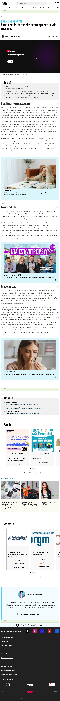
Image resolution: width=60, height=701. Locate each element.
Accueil (3, 15)
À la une (4, 8)
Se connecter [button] (55, 3)
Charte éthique (20, 698)
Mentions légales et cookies (29, 698)
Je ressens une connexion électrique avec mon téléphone (23, 408)
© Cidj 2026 (45, 698)
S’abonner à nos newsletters (9, 674)
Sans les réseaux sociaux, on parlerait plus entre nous (22, 404)
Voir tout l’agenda (30, 473)
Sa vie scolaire (18, 15)
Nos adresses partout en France (30, 614)
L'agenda (4, 650)
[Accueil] (4, 3)
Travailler (43, 8)
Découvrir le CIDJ (6, 641)
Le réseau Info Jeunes (8, 670)
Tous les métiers (14, 8)
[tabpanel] (30, 57)
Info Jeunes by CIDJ (7, 645)
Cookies (49, 698)
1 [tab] (29, 78)
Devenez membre (6, 666)
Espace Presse (5, 662)
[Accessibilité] (17, 625)
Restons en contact (7, 637)
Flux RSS (14, 698)
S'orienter (34, 8)
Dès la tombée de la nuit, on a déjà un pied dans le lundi (23, 413)
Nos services (5, 654)
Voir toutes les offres (30, 577)
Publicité (10, 698)
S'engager (51, 8)
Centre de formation (7, 658)
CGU (41, 698)
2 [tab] (31, 78)
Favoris (33, 625)
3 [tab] (34, 468)
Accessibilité (37, 698)
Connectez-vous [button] (7, 679)
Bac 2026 (25, 8)
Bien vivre (9, 15)
